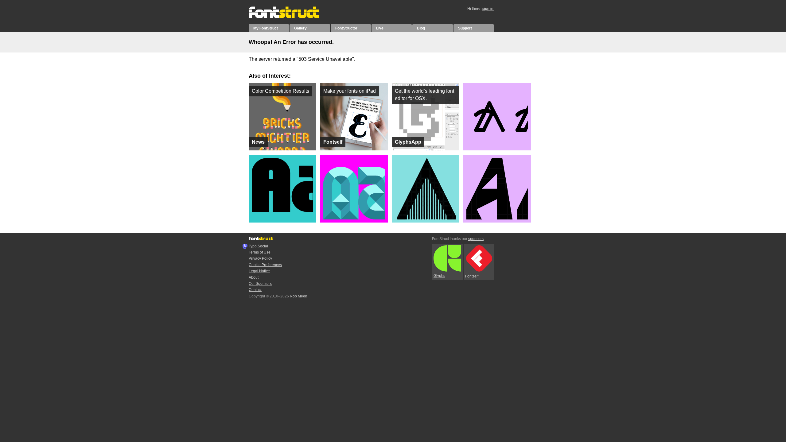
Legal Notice (259, 271)
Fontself (471, 276)
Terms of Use (259, 252)
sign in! (488, 8)
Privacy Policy (260, 258)
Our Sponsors (260, 283)
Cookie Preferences (265, 265)
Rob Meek (298, 296)
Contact (255, 290)
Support (465, 28)
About (254, 277)
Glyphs (439, 275)
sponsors (476, 239)
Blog (421, 28)
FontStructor (346, 28)
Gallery (300, 28)
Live (379, 28)
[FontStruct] (290, 17)
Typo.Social (258, 246)
